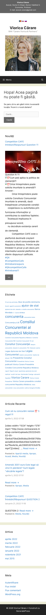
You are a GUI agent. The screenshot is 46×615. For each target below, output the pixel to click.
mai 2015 (9, 558)
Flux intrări (10, 586)
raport (7, 371)
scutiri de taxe (15, 374)
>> (9, 277)
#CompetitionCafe (14, 261)
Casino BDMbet (20, 313)
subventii (37, 374)
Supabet (8, 378)
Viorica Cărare (23, 28)
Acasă (8, 456)
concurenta (14, 316)
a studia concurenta (27, 309)
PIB (11, 358)
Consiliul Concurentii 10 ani (25, 341)
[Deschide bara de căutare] (42, 80)
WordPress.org (12, 594)
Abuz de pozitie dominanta (29, 302)
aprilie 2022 (11, 539)
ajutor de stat (30, 305)
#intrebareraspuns (14, 264)
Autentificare (11, 582)
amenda (18, 309)
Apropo (32, 453)
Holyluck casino (35, 348)
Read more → (30, 448)
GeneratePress (23, 611)
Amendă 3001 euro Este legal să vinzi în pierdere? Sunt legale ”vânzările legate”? (22, 468)
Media (15, 456)
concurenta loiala (29, 317)
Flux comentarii (13, 590)
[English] (23, 21)
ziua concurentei (18, 388)
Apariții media (21, 453)
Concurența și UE (12, 323)
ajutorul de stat (10, 309)
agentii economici (15, 306)
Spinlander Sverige (27, 374)
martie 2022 (11, 543)
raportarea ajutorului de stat (28, 371)
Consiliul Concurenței (17, 344)
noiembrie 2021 (13, 554)
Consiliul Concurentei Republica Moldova (18, 338)
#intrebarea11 (12, 270)
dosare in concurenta (19, 348)
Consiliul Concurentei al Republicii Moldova (21, 327)
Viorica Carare (20, 377)
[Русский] (25, 21)
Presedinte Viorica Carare (25, 361)
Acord (7, 306)
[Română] (20, 21)
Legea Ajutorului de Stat (15, 351)
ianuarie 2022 (12, 551)
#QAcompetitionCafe (15, 267)
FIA (28, 348)
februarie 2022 (12, 547)
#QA (7, 257)
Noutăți (22, 456)
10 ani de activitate (11, 302)
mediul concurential (25, 355)
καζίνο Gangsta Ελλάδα (32, 388)
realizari (7, 374)
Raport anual (14, 371)
